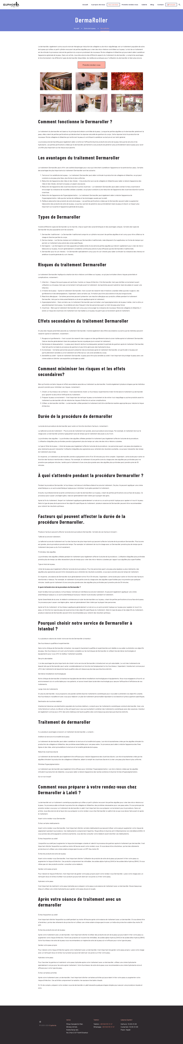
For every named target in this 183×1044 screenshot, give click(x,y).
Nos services (113, 5)
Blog (152, 5)
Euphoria (52, 1025)
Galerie (144, 5)
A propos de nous (98, 5)
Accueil (85, 5)
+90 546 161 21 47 (106, 1024)
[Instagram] (40, 1021)
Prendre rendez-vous (130, 5)
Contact (160, 5)
